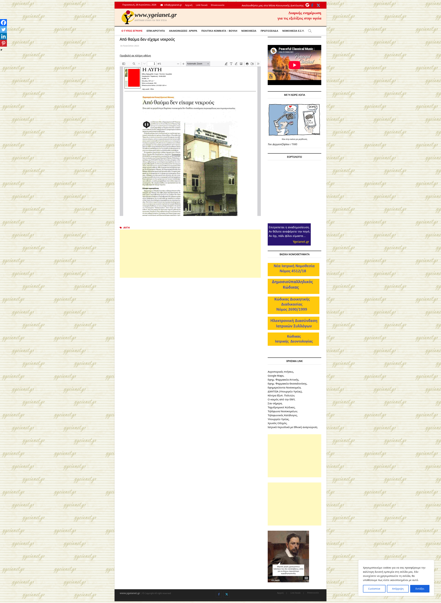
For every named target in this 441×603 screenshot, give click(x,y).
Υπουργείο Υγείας (278, 419)
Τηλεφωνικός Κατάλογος (282, 415)
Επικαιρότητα (156, 30)
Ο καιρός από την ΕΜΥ (281, 399)
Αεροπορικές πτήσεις (280, 371)
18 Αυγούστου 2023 (129, 45)
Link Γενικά (201, 5)
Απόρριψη (398, 588)
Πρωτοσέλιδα (269, 30)
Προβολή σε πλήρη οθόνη (135, 55)
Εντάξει (420, 588)
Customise (374, 588)
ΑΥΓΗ (126, 227)
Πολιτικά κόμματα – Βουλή (219, 30)
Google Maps (276, 375)
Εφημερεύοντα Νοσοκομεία (284, 387)
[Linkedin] (3, 36)
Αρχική (188, 5)
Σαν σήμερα (275, 403)
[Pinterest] (3, 43)
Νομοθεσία (249, 30)
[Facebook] (3, 22)
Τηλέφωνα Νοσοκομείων (282, 411)
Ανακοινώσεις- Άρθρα (183, 30)
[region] (396, 578)
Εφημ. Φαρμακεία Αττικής (283, 379)
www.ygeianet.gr (156, 14)
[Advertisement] (190, 254)
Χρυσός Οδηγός (277, 423)
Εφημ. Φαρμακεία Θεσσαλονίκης (287, 383)
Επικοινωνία (217, 5)
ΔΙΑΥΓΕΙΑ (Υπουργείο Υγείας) (285, 391)
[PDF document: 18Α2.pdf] (190, 138)
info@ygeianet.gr (173, 4)
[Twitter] (3, 29)
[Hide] (1, 50)
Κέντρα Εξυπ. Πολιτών (281, 395)
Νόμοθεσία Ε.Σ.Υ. (293, 30)
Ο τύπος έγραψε (131, 30)
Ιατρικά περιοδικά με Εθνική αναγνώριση (292, 427)
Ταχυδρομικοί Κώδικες (281, 407)
